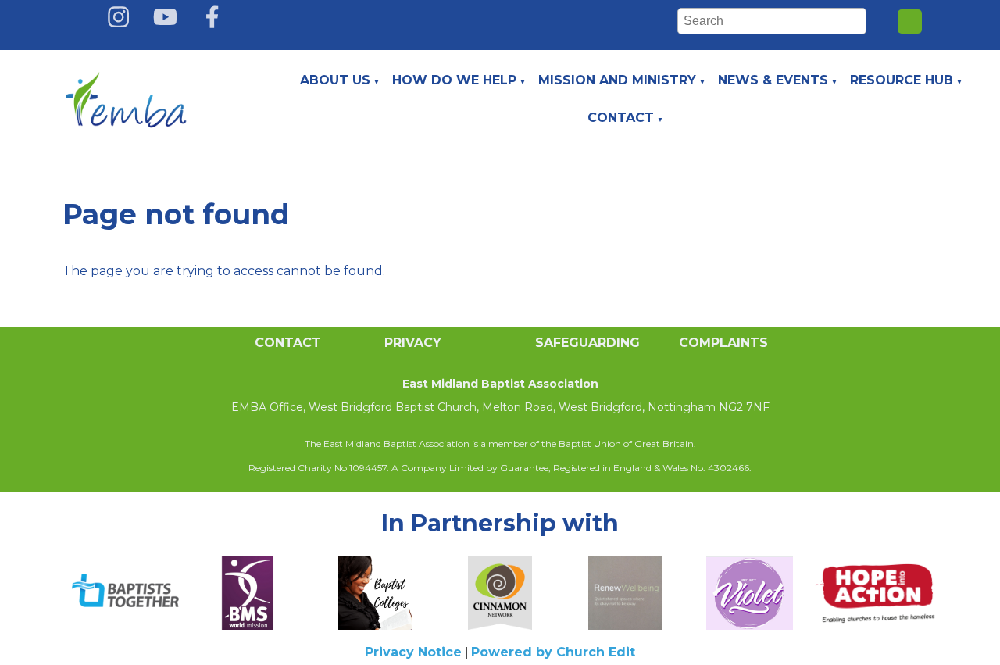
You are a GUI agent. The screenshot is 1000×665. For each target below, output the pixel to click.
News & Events (773, 80)
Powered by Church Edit (553, 652)
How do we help (454, 80)
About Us (335, 80)
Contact (621, 117)
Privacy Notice (413, 652)
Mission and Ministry (617, 80)
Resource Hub (901, 80)
